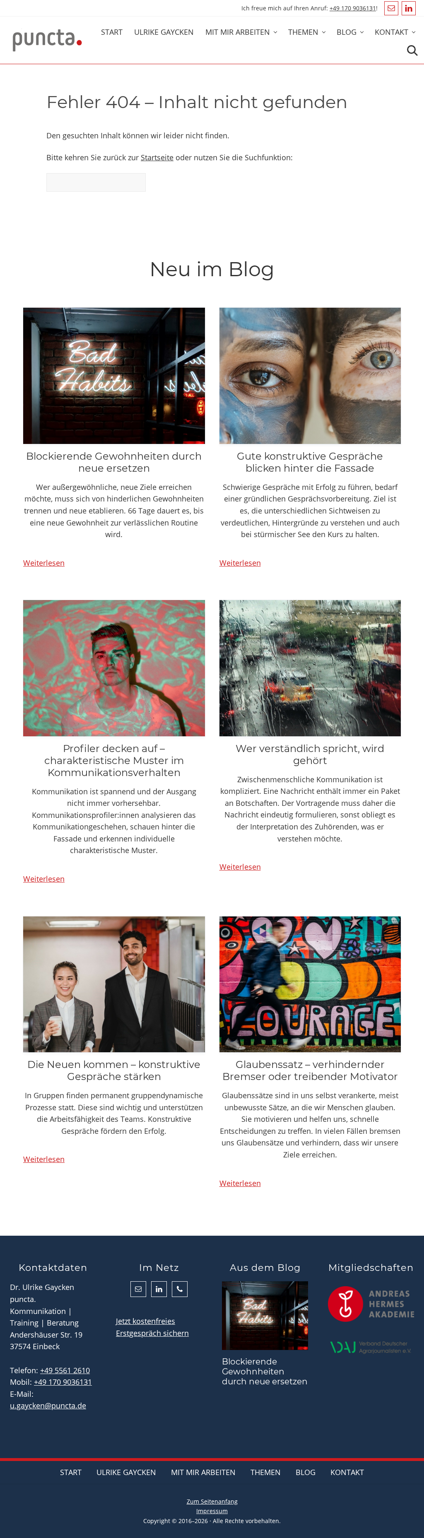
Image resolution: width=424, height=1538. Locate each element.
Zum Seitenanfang (212, 1501)
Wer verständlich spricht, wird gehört (310, 754)
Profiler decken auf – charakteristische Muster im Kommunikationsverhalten (114, 760)
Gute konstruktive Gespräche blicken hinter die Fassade (310, 462)
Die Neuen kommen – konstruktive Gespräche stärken (113, 1070)
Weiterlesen (44, 563)
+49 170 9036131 (353, 8)
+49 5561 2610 (65, 1370)
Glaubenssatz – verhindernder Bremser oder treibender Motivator (310, 1070)
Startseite (157, 157)
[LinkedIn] (409, 8)
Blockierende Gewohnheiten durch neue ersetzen (114, 462)
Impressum (212, 1511)
